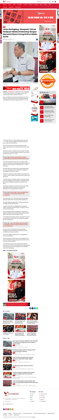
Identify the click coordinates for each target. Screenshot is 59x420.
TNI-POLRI (32, 394)
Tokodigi (33, 417)
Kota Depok (42, 397)
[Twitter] (32, 308)
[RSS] (12, 409)
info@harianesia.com (9, 404)
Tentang (5, 413)
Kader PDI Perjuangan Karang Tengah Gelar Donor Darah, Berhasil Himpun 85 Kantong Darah (31, 334)
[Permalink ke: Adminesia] (4, 39)
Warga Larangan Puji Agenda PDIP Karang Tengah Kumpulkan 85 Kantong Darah (19, 334)
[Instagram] (6, 409)
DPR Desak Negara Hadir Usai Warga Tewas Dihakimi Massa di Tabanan (20, 322)
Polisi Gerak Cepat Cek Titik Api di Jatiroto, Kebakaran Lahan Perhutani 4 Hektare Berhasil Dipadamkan (49, 120)
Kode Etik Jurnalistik (17, 413)
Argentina (42, 399)
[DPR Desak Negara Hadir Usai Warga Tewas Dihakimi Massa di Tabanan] (20, 316)
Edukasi (31, 395)
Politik (5, 318)
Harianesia (11, 91)
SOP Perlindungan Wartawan (40, 413)
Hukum (31, 399)
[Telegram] (35, 308)
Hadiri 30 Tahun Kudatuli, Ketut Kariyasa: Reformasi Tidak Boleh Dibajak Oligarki (32, 322)
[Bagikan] (37, 39)
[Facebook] (30, 308)
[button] (50, 2)
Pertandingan (43, 401)
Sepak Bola (42, 395)
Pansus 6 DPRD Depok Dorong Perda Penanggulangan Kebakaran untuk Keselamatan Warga (48, 116)
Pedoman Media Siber (27, 413)
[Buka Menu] (55, 1)
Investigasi (32, 401)
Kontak (10, 415)
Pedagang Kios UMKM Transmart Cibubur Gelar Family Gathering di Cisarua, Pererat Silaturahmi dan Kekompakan (49, 111)
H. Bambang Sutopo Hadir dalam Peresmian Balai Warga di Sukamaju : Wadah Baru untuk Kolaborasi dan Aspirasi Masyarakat (49, 107)
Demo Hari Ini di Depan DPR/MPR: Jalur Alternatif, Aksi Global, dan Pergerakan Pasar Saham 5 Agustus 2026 (8, 322)
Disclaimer (5, 415)
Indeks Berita (16, 415)
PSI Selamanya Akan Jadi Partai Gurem (8, 334)
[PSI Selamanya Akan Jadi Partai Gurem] (8, 328)
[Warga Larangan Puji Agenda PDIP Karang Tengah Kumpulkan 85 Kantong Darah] (20, 328)
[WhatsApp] (37, 308)
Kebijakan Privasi (50, 413)
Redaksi (9, 413)
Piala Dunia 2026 (43, 394)
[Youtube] (8, 409)
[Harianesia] (6, 1)
